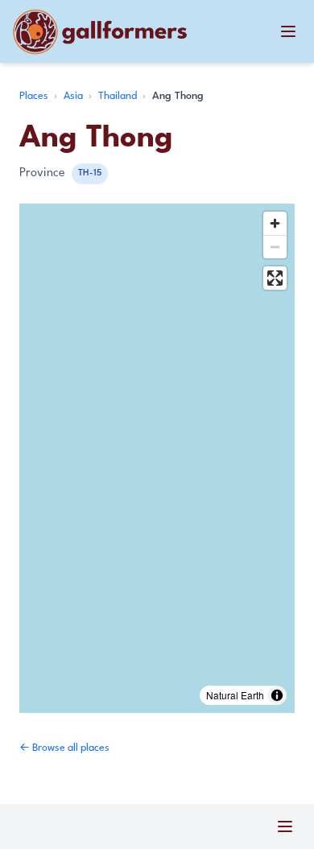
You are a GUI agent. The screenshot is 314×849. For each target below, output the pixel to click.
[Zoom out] (275, 246)
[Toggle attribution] (277, 695)
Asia (74, 96)
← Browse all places (64, 748)
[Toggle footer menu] (285, 826)
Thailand (118, 96)
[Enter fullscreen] (275, 278)
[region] (157, 458)
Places (35, 96)
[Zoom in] (275, 223)
